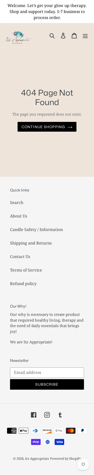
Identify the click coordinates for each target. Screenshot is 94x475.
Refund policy (23, 283)
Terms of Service (26, 270)
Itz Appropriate (37, 458)
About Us (18, 216)
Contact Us (20, 256)
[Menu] (85, 35)
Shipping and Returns (31, 243)
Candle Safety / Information (36, 229)
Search (16, 202)
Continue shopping (43, 126)
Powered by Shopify (65, 458)
